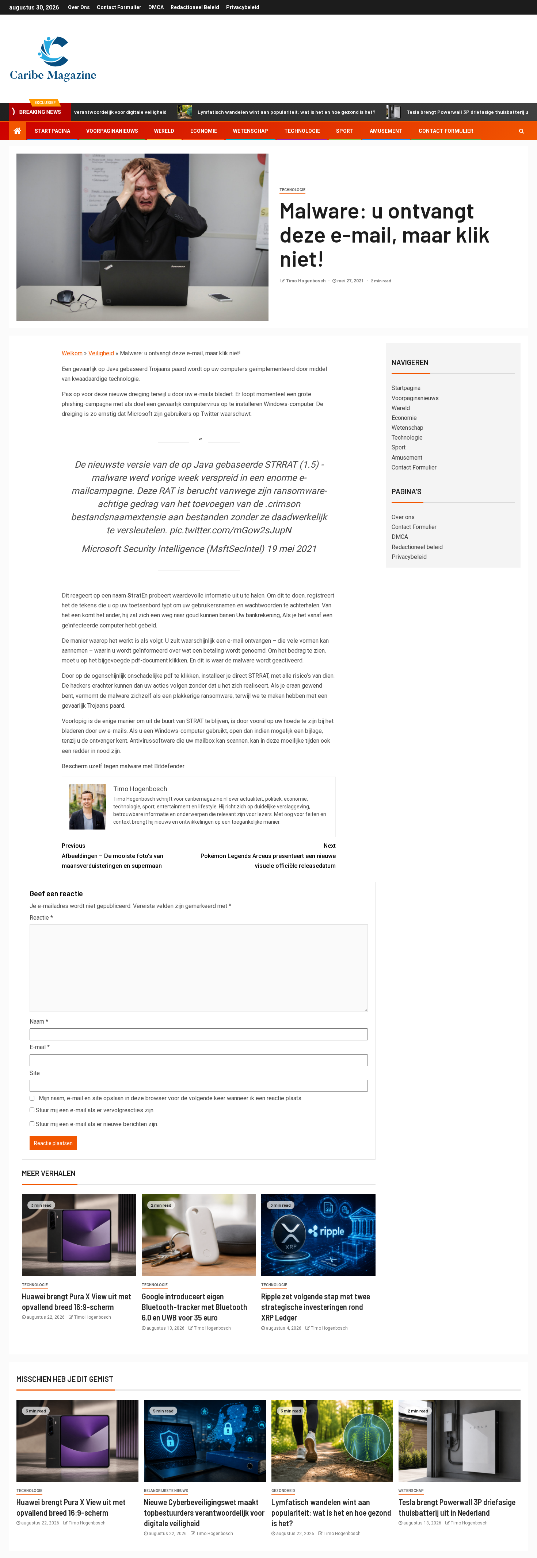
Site (35, 1073)
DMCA (156, 7)
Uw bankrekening (258, 615)
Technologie (302, 131)
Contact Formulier (119, 7)
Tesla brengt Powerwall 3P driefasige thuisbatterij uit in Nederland (437, 112)
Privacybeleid (242, 7)
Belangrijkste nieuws (166, 1491)
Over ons (79, 7)
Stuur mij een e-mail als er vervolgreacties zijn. (95, 1110)
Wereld (164, 131)
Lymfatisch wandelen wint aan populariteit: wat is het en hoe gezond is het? (239, 112)
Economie (203, 131)
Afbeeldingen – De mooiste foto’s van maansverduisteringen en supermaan (112, 855)
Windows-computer (288, 404)
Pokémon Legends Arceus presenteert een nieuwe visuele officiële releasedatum (268, 855)
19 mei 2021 (291, 549)
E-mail (40, 1047)
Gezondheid (283, 1491)
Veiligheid (101, 353)
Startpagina (52, 131)
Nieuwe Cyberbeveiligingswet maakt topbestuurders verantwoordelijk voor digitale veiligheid (204, 1512)
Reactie (41, 917)
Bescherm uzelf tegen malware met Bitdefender (123, 766)
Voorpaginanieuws (112, 131)
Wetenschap (250, 131)
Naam (39, 1021)
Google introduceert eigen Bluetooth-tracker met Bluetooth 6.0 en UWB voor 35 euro (194, 1306)
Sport (345, 131)
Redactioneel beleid (195, 7)
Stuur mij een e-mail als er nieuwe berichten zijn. (97, 1124)
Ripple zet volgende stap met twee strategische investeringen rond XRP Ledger (315, 1306)
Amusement (386, 131)
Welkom (72, 353)
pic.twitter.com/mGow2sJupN (230, 530)
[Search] (521, 131)
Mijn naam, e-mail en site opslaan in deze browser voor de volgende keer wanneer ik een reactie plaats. (170, 1098)
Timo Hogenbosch (306, 280)
